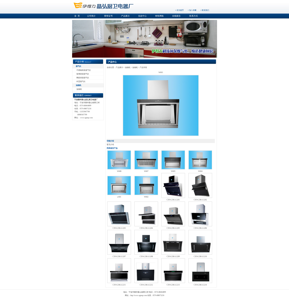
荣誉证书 (108, 16)
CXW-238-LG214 (200, 285)
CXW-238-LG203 (119, 228)
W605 (173, 171)
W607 (146, 171)
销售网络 (159, 16)
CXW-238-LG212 (146, 285)
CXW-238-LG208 (146, 256)
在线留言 (176, 16)
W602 (146, 197)
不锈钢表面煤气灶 (83, 70)
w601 (119, 197)
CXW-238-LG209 (173, 256)
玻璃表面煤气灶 (82, 74)
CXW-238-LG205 (173, 228)
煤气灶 (78, 66)
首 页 (77, 16)
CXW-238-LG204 (146, 228)
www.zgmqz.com (86, 118)
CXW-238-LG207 (119, 256)
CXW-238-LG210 (200, 256)
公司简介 (91, 16)
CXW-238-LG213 (173, 285)
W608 (119, 171)
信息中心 (142, 16)
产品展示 (125, 16)
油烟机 (78, 85)
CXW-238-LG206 (200, 228)
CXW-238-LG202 (200, 200)
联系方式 (193, 16)
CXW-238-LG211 (119, 285)
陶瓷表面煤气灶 (82, 78)
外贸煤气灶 (80, 81)
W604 (200, 171)
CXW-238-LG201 (173, 200)
